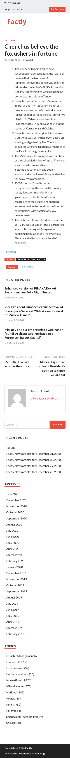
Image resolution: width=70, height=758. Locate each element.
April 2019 (12, 621)
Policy (10, 704)
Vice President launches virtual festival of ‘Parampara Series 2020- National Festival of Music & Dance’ (33, 311)
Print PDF (10, 251)
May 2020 (12, 542)
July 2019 (12, 603)
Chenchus (23, 259)
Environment (14, 668)
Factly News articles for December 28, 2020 (33, 472)
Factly (16, 21)
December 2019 (16, 573)
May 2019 (12, 615)
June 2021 (12, 494)
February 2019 (15, 634)
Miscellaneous (15, 686)
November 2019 (16, 579)
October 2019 (15, 585)
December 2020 (16, 500)
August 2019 (14, 597)
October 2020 (15, 512)
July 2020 (12, 530)
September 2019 (16, 591)
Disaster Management (20, 656)
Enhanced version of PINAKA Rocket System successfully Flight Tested (30, 290)
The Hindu (26, 266)
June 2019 (12, 609)
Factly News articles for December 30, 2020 (33, 459)
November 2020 (16, 506)
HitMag (40, 753)
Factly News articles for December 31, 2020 (33, 453)
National (9, 41)
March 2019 (14, 627)
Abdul (29, 59)
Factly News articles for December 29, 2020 (33, 465)
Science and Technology (21, 716)
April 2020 (12, 548)
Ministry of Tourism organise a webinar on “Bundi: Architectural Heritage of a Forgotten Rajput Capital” (33, 333)
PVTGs (41, 259)
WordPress (24, 753)
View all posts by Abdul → (45, 398)
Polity (10, 710)
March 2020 (14, 554)
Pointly (10, 698)
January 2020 (14, 567)
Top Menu (14, 3)
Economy (12, 662)
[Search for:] (35, 425)
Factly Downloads (17, 674)
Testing (10, 447)
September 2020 (16, 518)
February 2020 (15, 561)
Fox (33, 259)
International (14, 680)
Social (10, 722)
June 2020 (12, 536)
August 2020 (14, 524)
